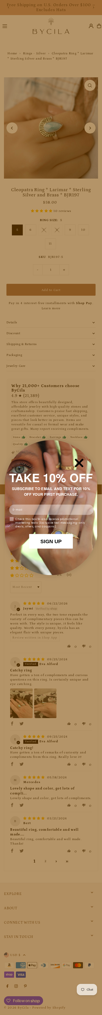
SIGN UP (51, 541)
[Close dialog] (79, 463)
